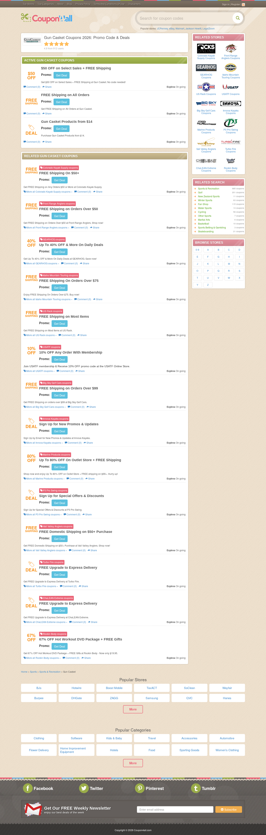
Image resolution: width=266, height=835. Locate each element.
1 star (46, 44)
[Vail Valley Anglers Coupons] (206, 141)
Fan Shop (203, 204)
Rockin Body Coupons (230, 169)
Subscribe (230, 809)
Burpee (38, 698)
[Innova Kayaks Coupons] (230, 103)
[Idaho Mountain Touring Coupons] (230, 67)
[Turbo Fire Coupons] (230, 141)
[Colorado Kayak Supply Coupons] (206, 48)
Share (48, 86)
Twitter (96, 788)
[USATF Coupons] (230, 86)
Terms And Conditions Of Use (109, 4)
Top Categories (46, 4)
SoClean (189, 688)
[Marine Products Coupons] (206, 122)
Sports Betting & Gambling (212, 227)
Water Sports (205, 208)
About (60, 4)
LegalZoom (209, 28)
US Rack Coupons (206, 94)
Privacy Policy (82, 4)
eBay (171, 28)
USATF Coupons (231, 94)
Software (76, 738)
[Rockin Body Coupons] (230, 160)
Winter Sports (205, 200)
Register (235, 4)
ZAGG (114, 698)
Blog (69, 4)
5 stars (66, 44)
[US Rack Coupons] (206, 86)
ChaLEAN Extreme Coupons (206, 169)
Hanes (227, 698)
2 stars (51, 44)
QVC (189, 698)
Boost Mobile (114, 688)
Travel (152, 738)
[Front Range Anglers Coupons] (230, 48)
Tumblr (209, 788)
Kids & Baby (114, 738)
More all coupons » (49, 191)
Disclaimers (134, 4)
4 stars (61, 44)
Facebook (43, 788)
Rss (243, 4)
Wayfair (227, 688)
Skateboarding (206, 231)
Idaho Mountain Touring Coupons (231, 76)
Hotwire (76, 688)
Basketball (203, 223)
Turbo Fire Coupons (230, 150)
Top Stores (28, 4)
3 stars (56, 44)
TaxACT (152, 688)
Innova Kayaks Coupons (231, 112)
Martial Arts (204, 219)
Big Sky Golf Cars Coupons (206, 112)
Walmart (179, 28)
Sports (33, 671)
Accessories (189, 738)
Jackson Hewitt (193, 28)
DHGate (76, 698)
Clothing (39, 738)
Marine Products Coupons (206, 131)
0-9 (197, 249)
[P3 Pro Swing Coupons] (230, 122)
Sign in (225, 4)
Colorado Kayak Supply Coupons (206, 57)
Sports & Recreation (208, 188)
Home (24, 671)
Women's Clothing (227, 750)
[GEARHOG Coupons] (206, 67)
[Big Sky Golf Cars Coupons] (206, 103)
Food (152, 750)
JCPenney (162, 28)
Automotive (227, 738)
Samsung (152, 698)
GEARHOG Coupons (206, 76)
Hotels (114, 750)
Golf (200, 192)
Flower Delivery (39, 750)
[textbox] (175, 809)
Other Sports (204, 215)
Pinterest (155, 788)
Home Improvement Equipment (73, 750)
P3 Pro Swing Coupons (231, 131)
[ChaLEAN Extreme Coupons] (206, 160)
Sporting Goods (189, 750)
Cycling (202, 211)
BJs (38, 688)
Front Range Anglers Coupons (230, 57)
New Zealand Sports (209, 196)
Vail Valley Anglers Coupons (206, 150)
